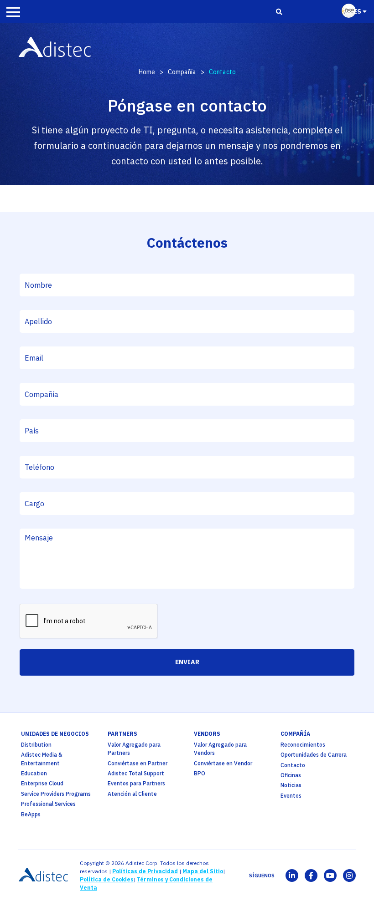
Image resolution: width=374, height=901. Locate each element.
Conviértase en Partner (137, 763)
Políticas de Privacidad (145, 871)
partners (122, 733)
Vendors (207, 733)
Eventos (290, 795)
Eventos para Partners (136, 783)
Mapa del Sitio (202, 871)
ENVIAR (187, 662)
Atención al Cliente (132, 793)
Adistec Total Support (136, 773)
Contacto (292, 765)
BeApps (31, 814)
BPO (199, 773)
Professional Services (48, 803)
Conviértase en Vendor (223, 763)
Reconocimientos (302, 744)
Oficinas (290, 775)
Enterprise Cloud (42, 783)
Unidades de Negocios (55, 733)
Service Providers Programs (56, 793)
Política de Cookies (107, 879)
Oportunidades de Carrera (313, 754)
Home (147, 72)
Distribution (36, 744)
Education (34, 773)
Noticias (290, 785)
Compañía (182, 72)
